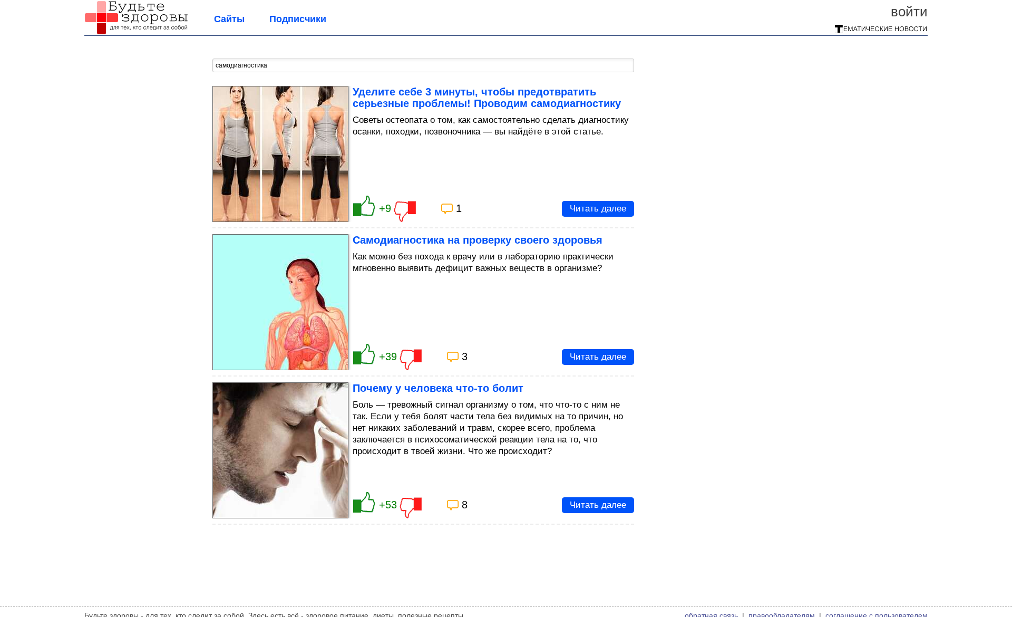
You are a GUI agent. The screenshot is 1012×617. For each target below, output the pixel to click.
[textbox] (423, 65)
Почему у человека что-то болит (438, 388)
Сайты (229, 19)
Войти (909, 12)
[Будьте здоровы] (136, 31)
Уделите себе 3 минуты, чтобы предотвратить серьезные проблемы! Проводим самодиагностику (487, 97)
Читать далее (598, 209)
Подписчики (297, 19)
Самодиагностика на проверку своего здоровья (477, 240)
